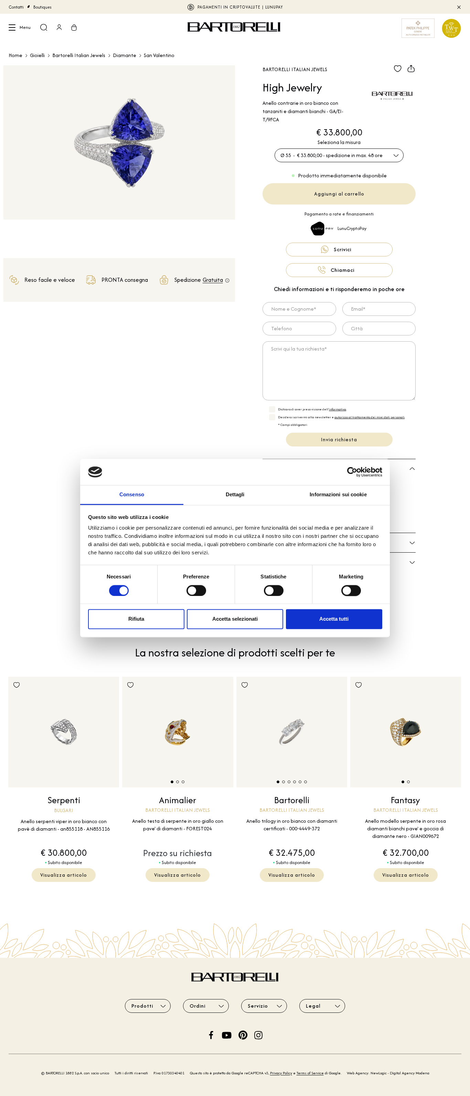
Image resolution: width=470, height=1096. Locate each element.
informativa (337, 409)
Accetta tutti (334, 619)
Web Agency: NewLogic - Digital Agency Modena (388, 1073)
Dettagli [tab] (235, 495)
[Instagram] (258, 1034)
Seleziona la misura (339, 142)
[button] (172, 782)
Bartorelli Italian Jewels (78, 55)
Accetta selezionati (235, 619)
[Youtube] (227, 1034)
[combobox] (339, 155)
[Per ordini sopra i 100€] (227, 280)
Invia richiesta (339, 439)
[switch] (196, 590)
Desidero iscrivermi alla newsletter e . (341, 417)
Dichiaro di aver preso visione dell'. (312, 409)
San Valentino (159, 55)
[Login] (59, 28)
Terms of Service (310, 1073)
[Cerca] (43, 28)
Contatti (16, 7)
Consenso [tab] (131, 495)
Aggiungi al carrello (339, 193)
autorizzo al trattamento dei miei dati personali (369, 417)
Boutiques (42, 7)
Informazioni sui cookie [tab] (338, 495)
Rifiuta (136, 619)
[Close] (458, 7)
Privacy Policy (281, 1073)
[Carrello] (74, 28)
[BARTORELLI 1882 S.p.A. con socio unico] (235, 28)
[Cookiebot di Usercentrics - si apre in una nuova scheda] (352, 472)
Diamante (124, 55)
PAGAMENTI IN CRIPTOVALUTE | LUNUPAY (240, 7)
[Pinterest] (243, 1034)
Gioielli (37, 55)
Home (15, 55)
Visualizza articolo (63, 874)
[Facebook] (211, 1034)
